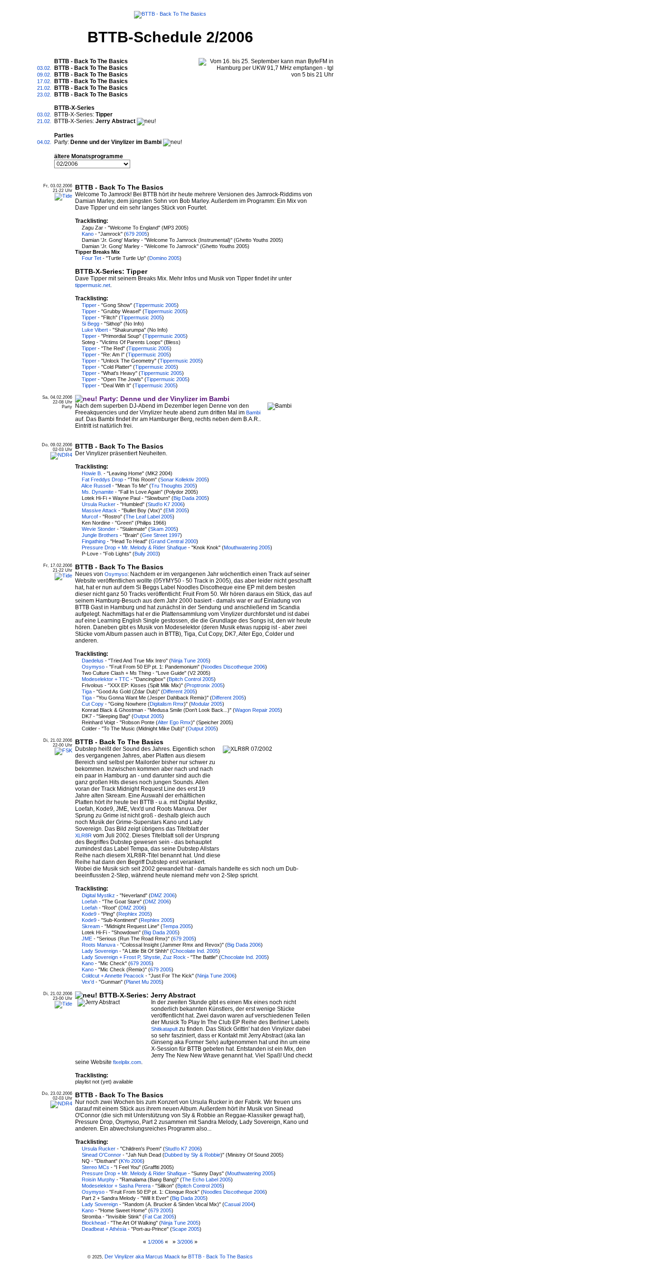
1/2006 (155, 1242)
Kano (88, 234)
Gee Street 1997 (161, 535)
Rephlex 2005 (134, 914)
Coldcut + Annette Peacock (113, 975)
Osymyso (116, 574)
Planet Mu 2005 (144, 982)
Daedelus (93, 660)
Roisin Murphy (98, 1179)
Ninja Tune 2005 (190, 660)
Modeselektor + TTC (105, 679)
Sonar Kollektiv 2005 (183, 479)
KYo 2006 (132, 1161)
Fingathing (93, 541)
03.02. (44, 68)
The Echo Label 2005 (206, 1179)
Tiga (87, 691)
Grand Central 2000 (173, 541)
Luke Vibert (95, 330)
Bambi (253, 412)
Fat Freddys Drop (102, 479)
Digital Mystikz (98, 895)
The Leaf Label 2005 (148, 516)
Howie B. (92, 473)
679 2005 (136, 234)
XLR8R (83, 835)
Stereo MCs (95, 1167)
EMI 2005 (176, 510)
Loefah (89, 901)
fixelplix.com (127, 1062)
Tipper (89, 305)
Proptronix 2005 (204, 685)
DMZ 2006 (163, 895)
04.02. (44, 142)
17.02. (44, 81)
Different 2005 (179, 691)
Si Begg (90, 323)
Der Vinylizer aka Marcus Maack (142, 1256)
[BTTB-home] (170, 13)
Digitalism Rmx (167, 704)
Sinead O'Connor (101, 1155)
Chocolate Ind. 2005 (195, 951)
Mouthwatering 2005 (247, 547)
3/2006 (185, 1242)
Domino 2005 (164, 258)
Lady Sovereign (100, 951)
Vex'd (88, 982)
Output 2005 (148, 716)
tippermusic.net (92, 285)
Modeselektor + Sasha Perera (116, 1186)
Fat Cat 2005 (159, 1216)
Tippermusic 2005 (156, 305)
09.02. (44, 74)
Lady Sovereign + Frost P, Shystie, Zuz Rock (134, 957)
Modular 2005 (206, 704)
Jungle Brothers (100, 535)
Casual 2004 (238, 1204)
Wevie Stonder (98, 529)
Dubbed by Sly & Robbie (192, 1155)
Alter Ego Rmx (174, 722)
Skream (91, 926)
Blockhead (94, 1223)
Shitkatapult (164, 1029)
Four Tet (91, 258)
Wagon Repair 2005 (257, 710)
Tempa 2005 (176, 926)
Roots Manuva (98, 945)
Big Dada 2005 (190, 498)
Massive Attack (99, 510)
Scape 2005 (186, 1229)
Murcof (90, 516)
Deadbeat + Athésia (104, 1229)
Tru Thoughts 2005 (173, 486)
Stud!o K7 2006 (165, 504)
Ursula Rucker (98, 504)
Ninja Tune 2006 (216, 975)
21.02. (44, 88)
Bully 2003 (146, 553)
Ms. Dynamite (98, 492)
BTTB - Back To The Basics (220, 1256)
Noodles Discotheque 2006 (234, 667)
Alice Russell (96, 486)
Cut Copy (93, 704)
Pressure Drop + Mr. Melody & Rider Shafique (134, 547)
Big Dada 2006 (244, 945)
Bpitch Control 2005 (191, 679)
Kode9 (89, 914)
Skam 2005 (163, 529)
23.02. (44, 94)
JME (87, 938)
